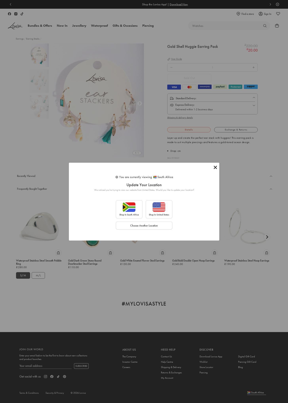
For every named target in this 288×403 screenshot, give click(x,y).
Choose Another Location (144, 225)
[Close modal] (215, 167)
